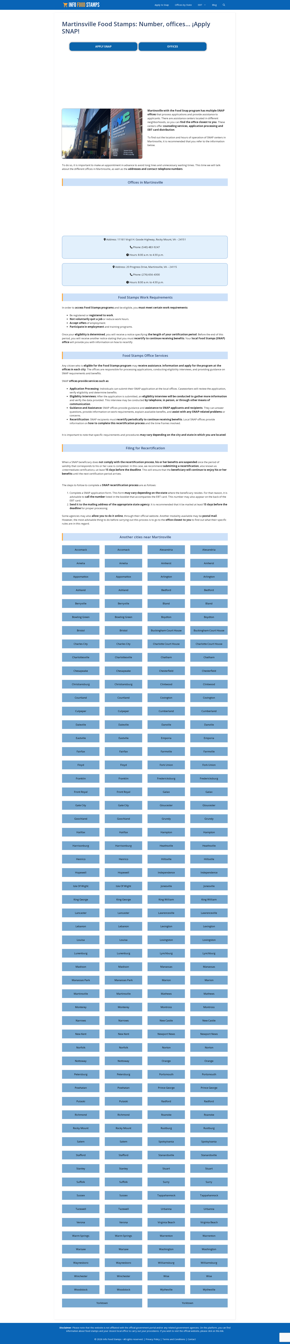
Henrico (80, 859)
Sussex (81, 1195)
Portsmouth (166, 1074)
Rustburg (166, 1128)
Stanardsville (166, 1155)
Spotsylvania (166, 1141)
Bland (166, 603)
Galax (166, 792)
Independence (166, 872)
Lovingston (166, 940)
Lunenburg (80, 953)
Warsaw (81, 1249)
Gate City (80, 805)
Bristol (81, 630)
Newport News (166, 1034)
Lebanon (81, 926)
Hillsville (166, 859)
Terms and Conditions (173, 1339)
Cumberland (166, 711)
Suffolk (81, 1182)
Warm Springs (80, 1235)
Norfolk (80, 1047)
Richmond (81, 1114)
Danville (166, 724)
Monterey (81, 1007)
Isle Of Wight (80, 886)
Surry (166, 1182)
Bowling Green (80, 617)
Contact (192, 1339)
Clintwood (166, 684)
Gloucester (166, 805)
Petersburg (80, 1074)
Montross (166, 1007)
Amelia (81, 563)
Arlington (166, 576)
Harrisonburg (80, 845)
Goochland (80, 818)
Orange (166, 1061)
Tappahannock (166, 1195)
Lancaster (81, 913)
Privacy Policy (153, 1339)
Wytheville (166, 1289)
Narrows (81, 1020)
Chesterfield (166, 671)
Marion (166, 980)
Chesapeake (81, 671)
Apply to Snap (162, 4)
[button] (224, 5)
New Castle (166, 1020)
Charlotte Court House (166, 644)
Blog (214, 4)
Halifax (80, 832)
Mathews (166, 993)
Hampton (166, 832)
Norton (166, 1047)
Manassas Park (81, 980)
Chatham (166, 657)
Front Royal (81, 792)
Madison (81, 966)
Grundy (166, 818)
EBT (200, 4)
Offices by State (183, 4)
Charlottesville (80, 657)
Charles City (81, 644)
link (221, 1330)
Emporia (166, 738)
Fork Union (166, 765)
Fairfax (81, 751)
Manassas (166, 966)
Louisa (81, 940)
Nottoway (81, 1061)
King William (166, 899)
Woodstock (80, 1289)
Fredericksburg (166, 778)
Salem (80, 1141)
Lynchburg (166, 953)
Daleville (81, 724)
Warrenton (166, 1235)
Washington (166, 1249)
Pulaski (80, 1101)
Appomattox (80, 576)
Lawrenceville (166, 913)
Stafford (81, 1155)
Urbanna (166, 1209)
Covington (166, 697)
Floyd (80, 765)
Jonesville (166, 886)
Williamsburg (166, 1262)
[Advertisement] (145, 84)
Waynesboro (80, 1262)
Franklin (81, 778)
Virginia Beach (166, 1222)
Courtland (81, 697)
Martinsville (81, 993)
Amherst (166, 563)
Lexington (166, 926)
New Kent (80, 1034)
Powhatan (81, 1087)
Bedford (166, 590)
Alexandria (166, 549)
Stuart (166, 1168)
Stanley (80, 1168)
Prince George (166, 1087)
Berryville (80, 603)
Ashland (81, 590)
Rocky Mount (81, 1128)
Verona (81, 1222)
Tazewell (81, 1209)
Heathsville (166, 845)
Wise (166, 1276)
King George (81, 899)
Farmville (166, 751)
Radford (166, 1101)
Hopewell (80, 872)
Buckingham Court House (166, 630)
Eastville (81, 738)
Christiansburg (81, 684)
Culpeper (80, 711)
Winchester (80, 1276)
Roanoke (166, 1114)
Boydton (166, 617)
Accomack (81, 549)
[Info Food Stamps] (82, 5)
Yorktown (102, 1303)
